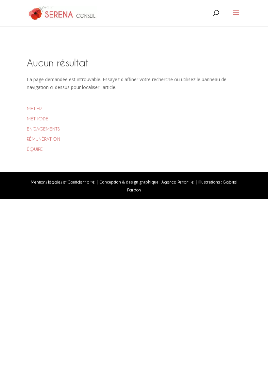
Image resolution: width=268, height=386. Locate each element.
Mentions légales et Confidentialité (63, 182)
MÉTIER (34, 108)
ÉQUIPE (35, 149)
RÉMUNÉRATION (43, 139)
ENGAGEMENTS (43, 129)
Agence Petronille (178, 182)
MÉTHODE (37, 118)
